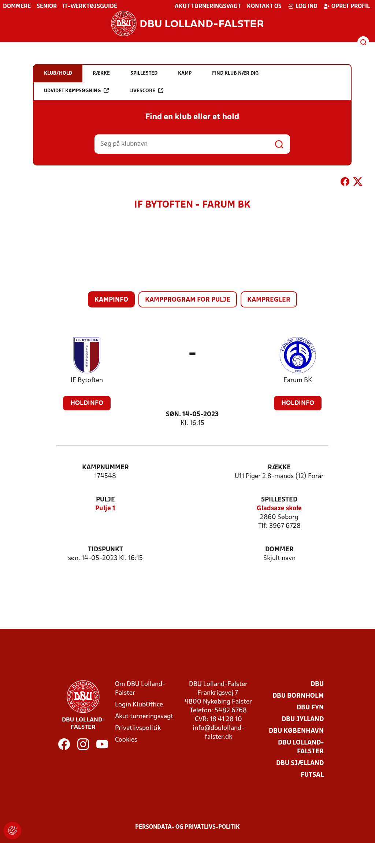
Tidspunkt (105, 550)
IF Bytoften (87, 380)
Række (279, 468)
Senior (47, 6)
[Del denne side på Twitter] (358, 183)
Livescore (142, 91)
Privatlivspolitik (138, 728)
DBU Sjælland (300, 763)
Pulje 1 (105, 509)
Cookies (126, 740)
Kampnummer (105, 468)
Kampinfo (111, 300)
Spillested (279, 500)
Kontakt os (264, 6)
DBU (317, 684)
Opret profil (350, 6)
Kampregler (268, 300)
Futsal (312, 775)
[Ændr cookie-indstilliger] (12, 830)
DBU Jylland (303, 719)
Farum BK (297, 380)
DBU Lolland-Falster (301, 747)
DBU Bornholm (298, 696)
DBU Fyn (310, 708)
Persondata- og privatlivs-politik (187, 827)
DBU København (296, 731)
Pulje (105, 500)
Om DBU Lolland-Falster (140, 688)
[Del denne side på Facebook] (345, 183)
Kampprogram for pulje (187, 300)
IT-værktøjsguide (90, 6)
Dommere (17, 6)
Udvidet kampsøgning (72, 91)
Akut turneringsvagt (208, 6)
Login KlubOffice (139, 705)
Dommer (279, 550)
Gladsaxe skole (279, 509)
